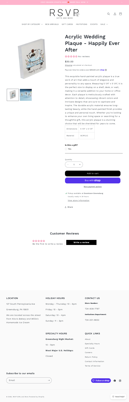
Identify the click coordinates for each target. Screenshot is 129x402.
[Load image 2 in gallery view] (26, 95)
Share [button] (70, 207)
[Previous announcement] (7, 2)
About (87, 339)
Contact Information (94, 361)
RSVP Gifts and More (20, 397)
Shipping (68, 65)
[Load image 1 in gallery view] (13, 95)
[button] (108, 14)
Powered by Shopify (36, 397)
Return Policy (91, 357)
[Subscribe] (49, 380)
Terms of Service (92, 366)
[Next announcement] (122, 2)
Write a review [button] (81, 242)
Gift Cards (89, 348)
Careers (88, 352)
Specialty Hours (92, 344)
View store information (78, 200)
